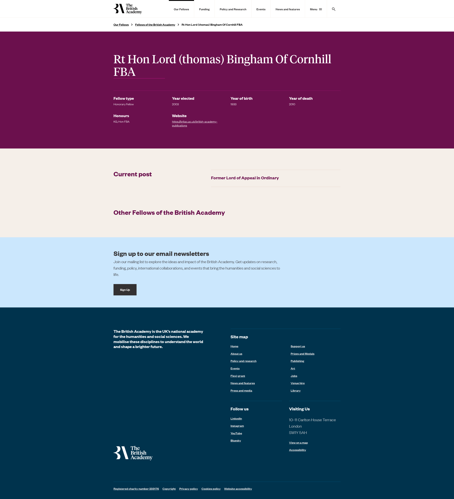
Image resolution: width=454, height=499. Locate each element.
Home (234, 346)
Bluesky (236, 440)
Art (293, 368)
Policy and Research (233, 9)
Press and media (241, 390)
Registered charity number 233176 (136, 488)
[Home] (128, 9)
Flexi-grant (238, 376)
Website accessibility (238, 488)
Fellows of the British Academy (155, 24)
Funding (204, 9)
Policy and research (243, 361)
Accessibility (297, 450)
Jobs (294, 376)
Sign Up (125, 289)
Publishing (297, 361)
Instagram (237, 426)
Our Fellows (181, 9)
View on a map (298, 442)
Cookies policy (211, 488)
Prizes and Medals (302, 353)
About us (236, 353)
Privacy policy (188, 488)
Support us (298, 346)
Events (260, 9)
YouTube (236, 433)
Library (296, 390)
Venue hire (298, 383)
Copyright (169, 488)
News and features (288, 9)
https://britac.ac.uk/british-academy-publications (194, 123)
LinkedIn (236, 418)
